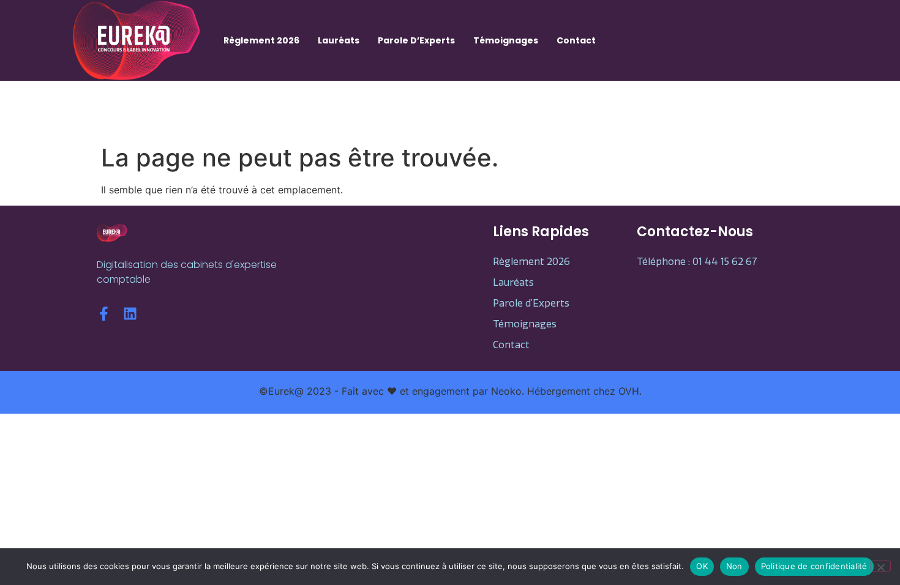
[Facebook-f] (104, 314)
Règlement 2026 (261, 40)
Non (734, 566)
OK (702, 566)
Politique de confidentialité (814, 566)
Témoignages (505, 40)
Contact (576, 40)
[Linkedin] (130, 314)
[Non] (880, 566)
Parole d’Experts (416, 40)
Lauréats (338, 40)
